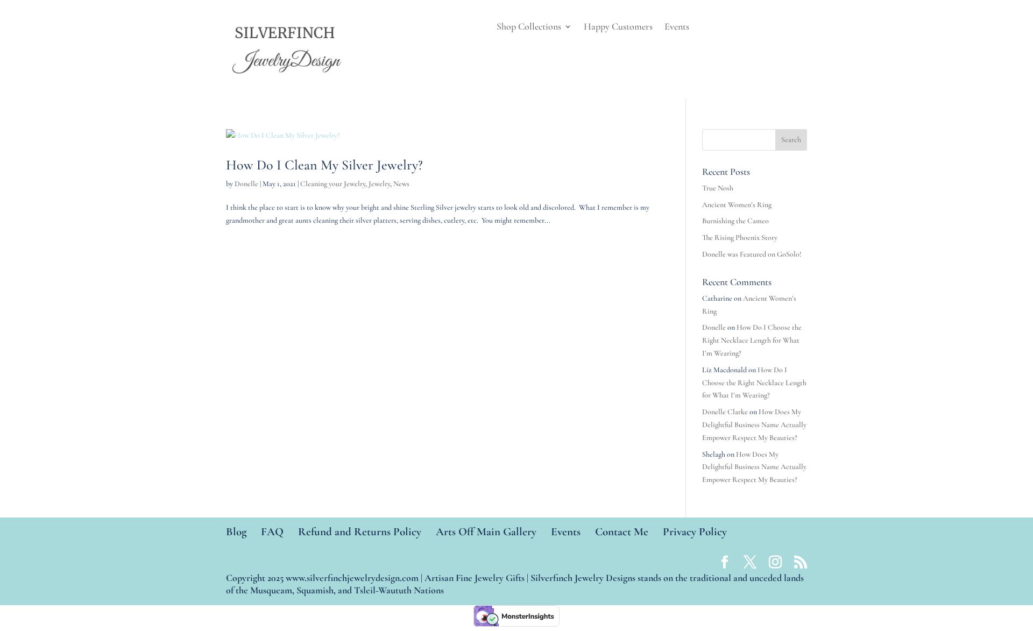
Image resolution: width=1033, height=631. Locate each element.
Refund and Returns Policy (359, 531)
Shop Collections (529, 27)
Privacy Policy (695, 531)
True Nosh (717, 188)
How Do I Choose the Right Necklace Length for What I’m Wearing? (752, 340)
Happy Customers (618, 27)
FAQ (272, 531)
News (401, 183)
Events (676, 27)
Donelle (246, 183)
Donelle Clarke (725, 411)
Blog (236, 531)
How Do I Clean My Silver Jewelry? (324, 165)
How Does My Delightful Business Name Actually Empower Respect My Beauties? (754, 424)
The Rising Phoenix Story (739, 237)
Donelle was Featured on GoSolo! (752, 254)
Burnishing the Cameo (735, 220)
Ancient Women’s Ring (737, 204)
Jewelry (379, 183)
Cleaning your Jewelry (332, 183)
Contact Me (621, 531)
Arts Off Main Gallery (486, 531)
